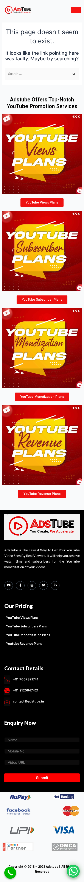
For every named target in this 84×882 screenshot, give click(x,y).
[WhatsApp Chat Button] (73, 871)
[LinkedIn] (55, 585)
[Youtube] (8, 585)
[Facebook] (20, 585)
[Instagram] (32, 585)
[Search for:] (42, 74)
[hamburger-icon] (76, 10)
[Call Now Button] (10, 873)
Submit (42, 778)
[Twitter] (43, 585)
